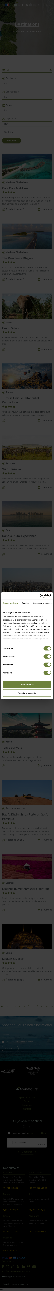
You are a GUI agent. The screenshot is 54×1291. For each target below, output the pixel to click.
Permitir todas (27, 684)
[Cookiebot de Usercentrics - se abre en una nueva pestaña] (39, 596)
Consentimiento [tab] (10, 603)
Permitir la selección (27, 693)
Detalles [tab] (25, 603)
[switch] (47, 656)
